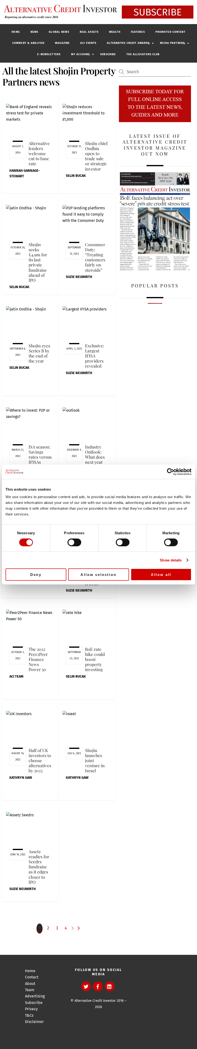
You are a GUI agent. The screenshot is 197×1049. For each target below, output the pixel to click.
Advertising (35, 996)
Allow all (161, 575)
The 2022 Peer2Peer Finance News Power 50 (38, 659)
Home (16, 31)
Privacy (31, 1009)
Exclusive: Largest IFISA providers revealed (94, 356)
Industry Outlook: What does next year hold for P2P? (95, 459)
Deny (36, 575)
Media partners (172, 43)
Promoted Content (170, 31)
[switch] (74, 542)
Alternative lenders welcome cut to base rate (39, 153)
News (34, 31)
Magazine (62, 43)
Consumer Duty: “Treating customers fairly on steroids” (95, 257)
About (30, 983)
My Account (80, 54)
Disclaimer (34, 1021)
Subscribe (108, 54)
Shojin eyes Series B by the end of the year (39, 353)
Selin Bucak (76, 176)
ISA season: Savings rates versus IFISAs (40, 454)
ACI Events (88, 43)
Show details (171, 560)
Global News (59, 31)
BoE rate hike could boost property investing (95, 659)
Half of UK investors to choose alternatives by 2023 (40, 760)
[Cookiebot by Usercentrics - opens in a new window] (170, 471)
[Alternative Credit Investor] (59, 8)
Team (29, 990)
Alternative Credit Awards (128, 43)
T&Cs (29, 1015)
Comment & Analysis (28, 43)
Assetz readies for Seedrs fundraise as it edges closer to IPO (39, 867)
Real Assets (89, 31)
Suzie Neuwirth (79, 277)
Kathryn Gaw (20, 778)
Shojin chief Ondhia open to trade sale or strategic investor (96, 156)
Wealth (114, 31)
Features (138, 31)
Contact (31, 977)
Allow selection (98, 575)
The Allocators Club (143, 54)
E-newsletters (49, 54)
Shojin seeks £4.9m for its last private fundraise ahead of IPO (38, 262)
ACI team (16, 676)
